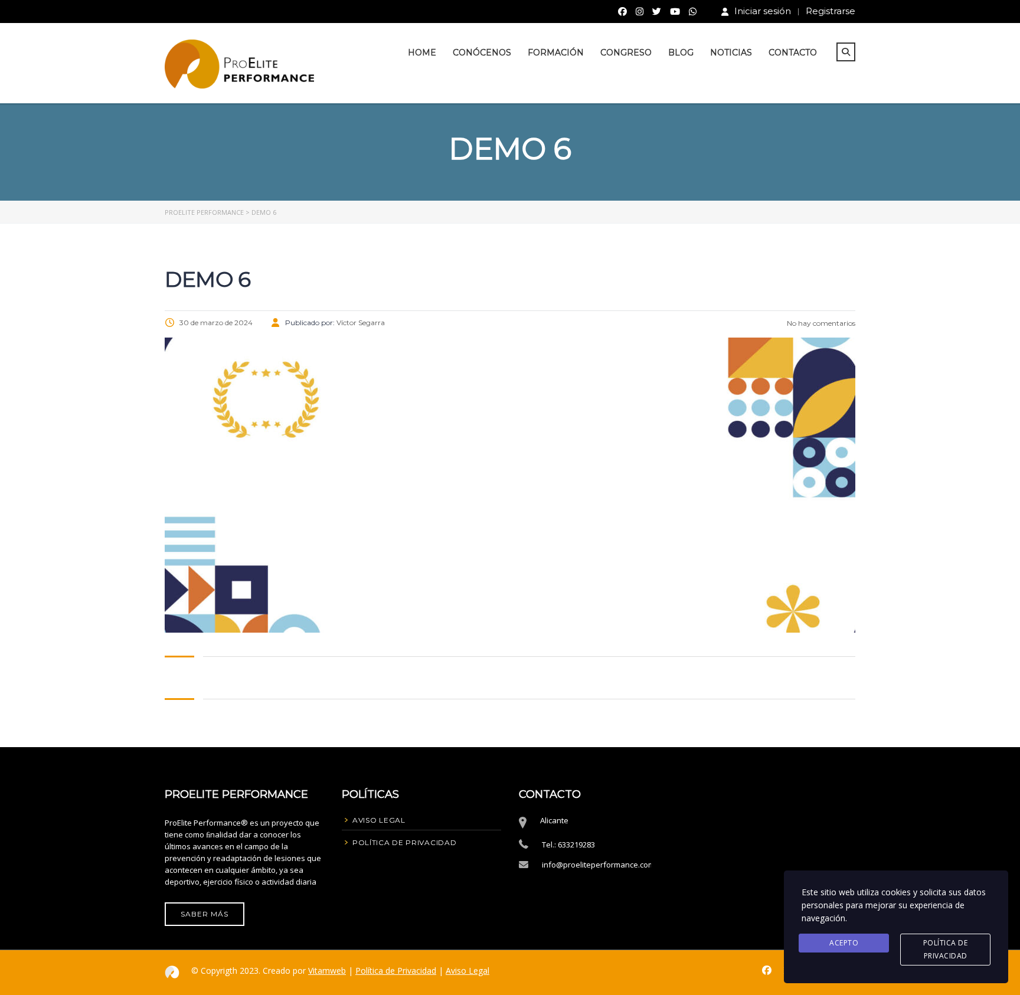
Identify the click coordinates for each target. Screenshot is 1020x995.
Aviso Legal (467, 970)
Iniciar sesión (762, 10)
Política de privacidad (945, 949)
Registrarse (830, 10)
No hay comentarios (820, 323)
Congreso (626, 52)
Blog (681, 52)
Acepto (843, 943)
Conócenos (482, 52)
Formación (556, 52)
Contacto (793, 52)
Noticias (731, 52)
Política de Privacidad (395, 970)
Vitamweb (327, 970)
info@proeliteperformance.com (598, 864)
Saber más (204, 913)
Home (422, 52)
